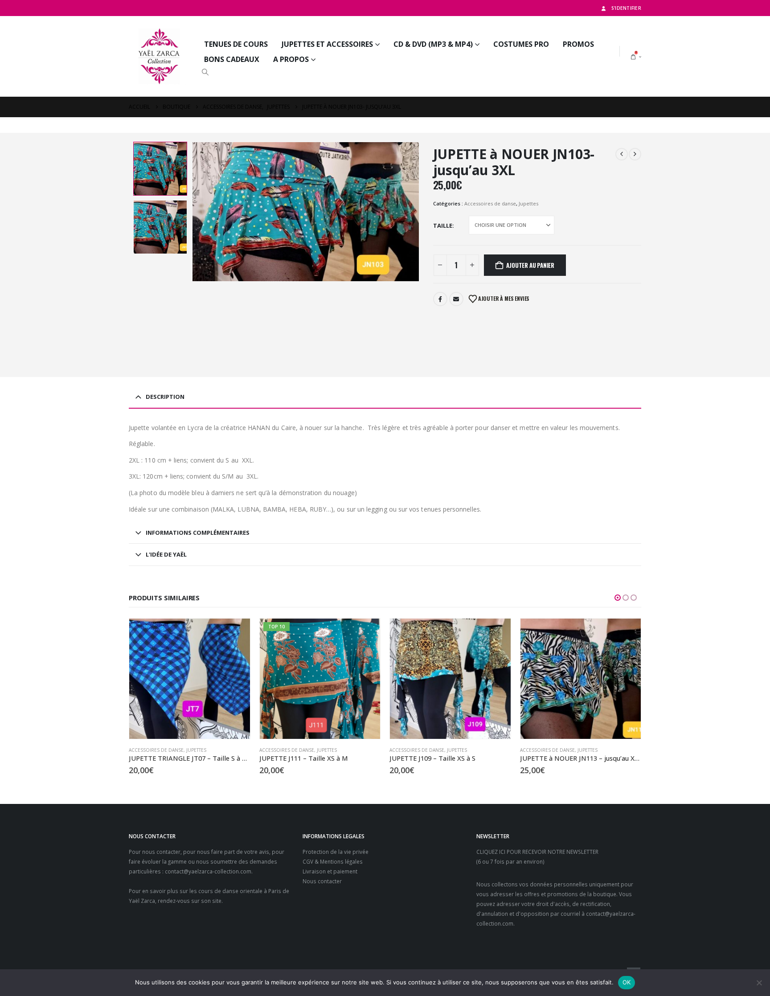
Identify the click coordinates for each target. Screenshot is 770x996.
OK (627, 982)
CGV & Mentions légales (333, 861)
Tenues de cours (236, 44)
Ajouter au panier (530, 265)
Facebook (440, 299)
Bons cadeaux (231, 59)
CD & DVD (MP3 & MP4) (433, 44)
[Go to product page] (189, 679)
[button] (205, 72)
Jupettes (528, 203)
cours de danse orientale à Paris (239, 890)
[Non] (758, 982)
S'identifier (626, 8)
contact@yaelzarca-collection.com (208, 871)
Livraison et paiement (330, 871)
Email (456, 299)
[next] (635, 154)
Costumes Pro (521, 44)
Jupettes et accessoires (327, 44)
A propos (291, 59)
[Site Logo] (160, 56)
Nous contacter (322, 881)
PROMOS (578, 44)
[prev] (621, 154)
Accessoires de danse (490, 203)
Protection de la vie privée (336, 851)
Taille (442, 225)
